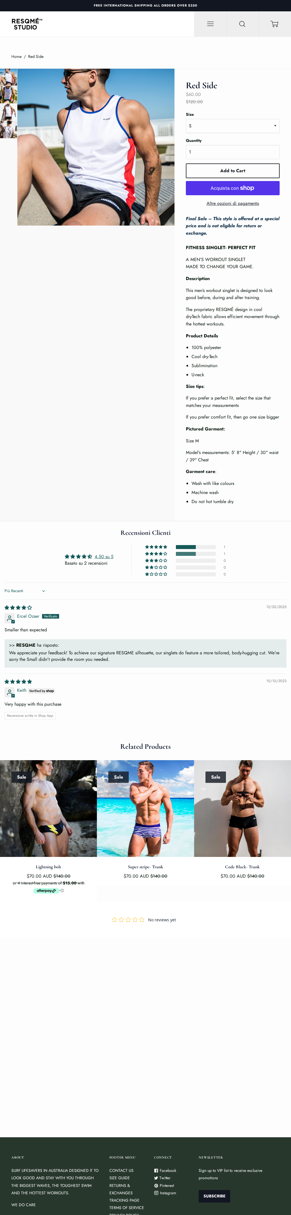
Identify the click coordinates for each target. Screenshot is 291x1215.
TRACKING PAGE (124, 1200)
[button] (156, 547)
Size (190, 114)
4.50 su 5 (104, 556)
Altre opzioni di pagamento (233, 203)
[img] (18, 607)
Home (16, 56)
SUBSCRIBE (214, 1196)
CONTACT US (121, 1170)
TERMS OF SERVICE (126, 1207)
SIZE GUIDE (119, 1178)
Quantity (193, 140)
